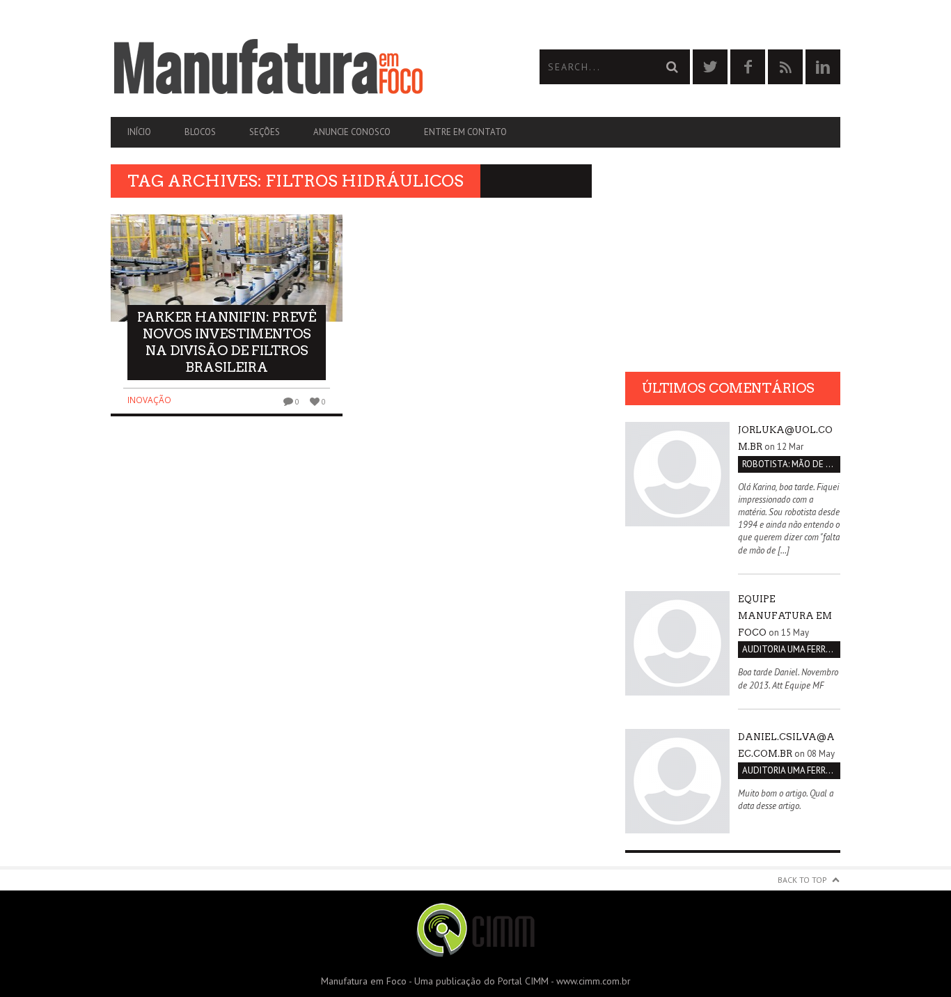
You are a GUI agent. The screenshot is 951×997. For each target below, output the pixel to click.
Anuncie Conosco (352, 132)
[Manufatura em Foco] (293, 67)
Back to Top (802, 879)
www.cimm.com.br (593, 981)
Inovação (149, 400)
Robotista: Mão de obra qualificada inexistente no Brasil (791, 464)
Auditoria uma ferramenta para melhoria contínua (791, 649)
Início (139, 132)
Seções (264, 132)
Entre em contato (465, 132)
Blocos (200, 132)
